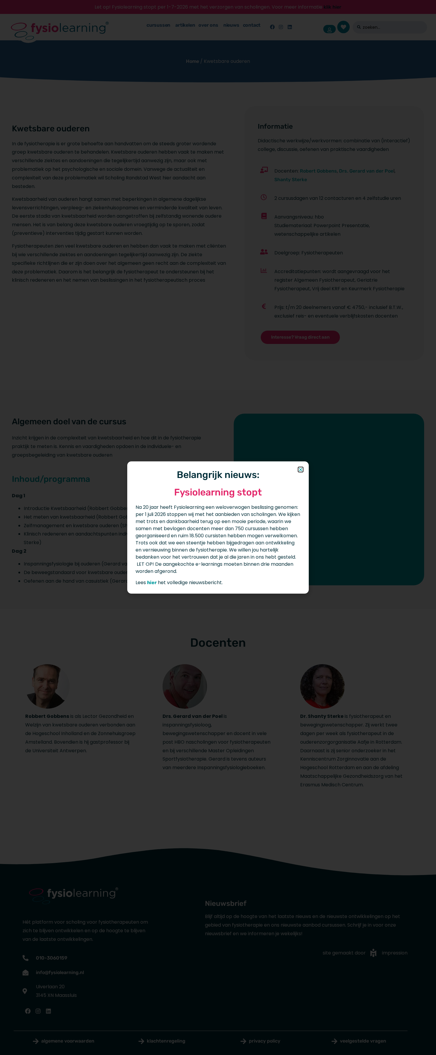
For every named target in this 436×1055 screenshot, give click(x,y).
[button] (300, 469)
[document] (218, 527)
